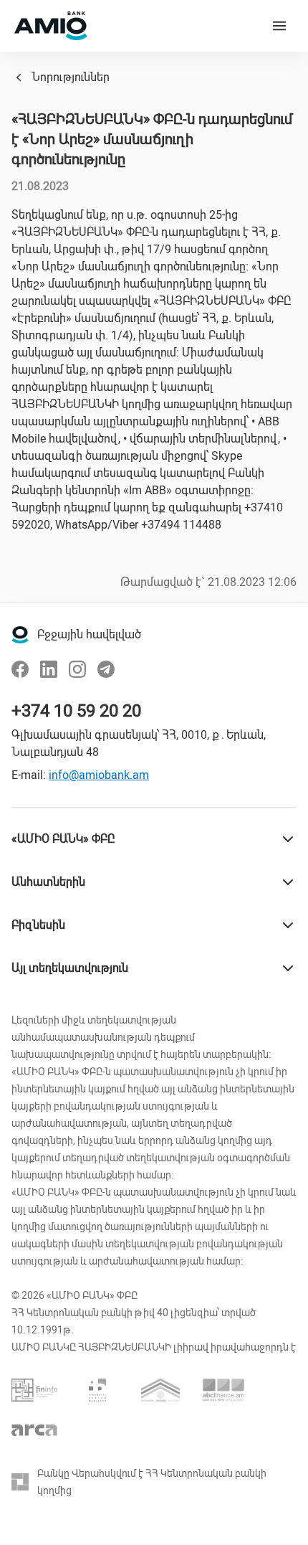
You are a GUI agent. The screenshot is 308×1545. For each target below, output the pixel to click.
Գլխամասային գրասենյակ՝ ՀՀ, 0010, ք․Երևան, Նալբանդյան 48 (138, 743)
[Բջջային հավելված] (20, 634)
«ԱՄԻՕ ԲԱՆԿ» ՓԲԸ (63, 839)
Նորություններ (71, 77)
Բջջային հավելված (89, 634)
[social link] (20, 669)
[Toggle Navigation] (279, 25)
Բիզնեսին (38, 925)
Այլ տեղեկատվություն (69, 968)
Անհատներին (48, 882)
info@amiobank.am (99, 775)
